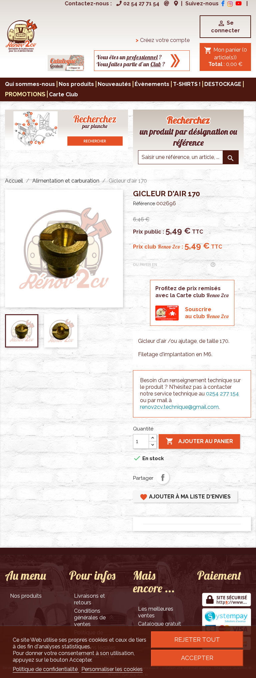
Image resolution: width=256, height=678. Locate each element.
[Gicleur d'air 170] (21, 35)
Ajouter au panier (199, 441)
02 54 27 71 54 (141, 3)
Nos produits (26, 596)
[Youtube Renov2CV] (238, 3)
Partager (162, 477)
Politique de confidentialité (46, 669)
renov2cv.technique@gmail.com (179, 407)
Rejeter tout (197, 639)
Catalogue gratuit (159, 624)
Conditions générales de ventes (90, 617)
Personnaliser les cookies (112, 669)
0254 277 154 (222, 393)
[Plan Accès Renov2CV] (176, 3)
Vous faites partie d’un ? (130, 64)
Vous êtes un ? (129, 57)
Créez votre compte (163, 40)
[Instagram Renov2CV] (230, 3)
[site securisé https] (226, 600)
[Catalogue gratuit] (66, 62)
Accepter (197, 657)
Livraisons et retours (89, 599)
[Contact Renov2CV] (166, 3)
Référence (144, 203)
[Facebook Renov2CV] (223, 3)
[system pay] (226, 622)
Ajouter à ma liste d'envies (185, 497)
